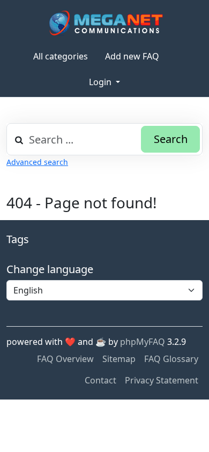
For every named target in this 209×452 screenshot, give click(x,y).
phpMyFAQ (142, 342)
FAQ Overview (65, 359)
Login (101, 82)
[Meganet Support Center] (105, 23)
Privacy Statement (161, 380)
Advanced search (37, 162)
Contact (100, 380)
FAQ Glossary (171, 359)
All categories (60, 56)
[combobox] (104, 139)
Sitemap (119, 359)
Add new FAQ (132, 56)
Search (171, 139)
